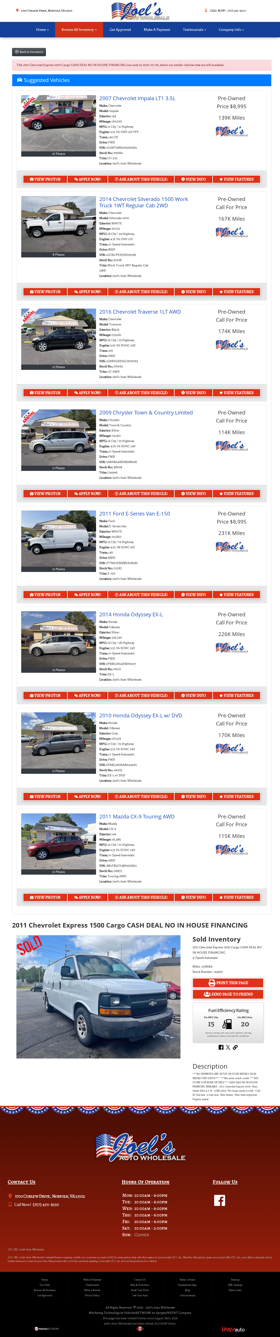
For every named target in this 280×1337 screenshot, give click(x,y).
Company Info (230, 30)
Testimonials (193, 30)
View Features (239, 179)
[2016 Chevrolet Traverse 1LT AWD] (58, 337)
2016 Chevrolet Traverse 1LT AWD (140, 311)
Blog (187, 1290)
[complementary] (267, 1324)
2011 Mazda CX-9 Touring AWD (137, 816)
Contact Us (140, 1279)
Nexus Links (235, 1290)
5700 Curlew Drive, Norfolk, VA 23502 (46, 11)
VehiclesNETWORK (137, 1313)
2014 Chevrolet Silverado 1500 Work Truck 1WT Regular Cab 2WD (143, 202)
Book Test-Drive (140, 1290)
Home (41, 30)
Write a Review (92, 1290)
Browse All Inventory (77, 30)
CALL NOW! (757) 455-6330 (228, 11)
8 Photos (59, 255)
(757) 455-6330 (45, 1204)
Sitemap (235, 1279)
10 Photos (58, 154)
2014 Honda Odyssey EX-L (131, 614)
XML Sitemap (235, 1285)
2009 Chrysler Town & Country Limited (146, 412)
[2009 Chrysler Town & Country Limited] (58, 437)
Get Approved (120, 30)
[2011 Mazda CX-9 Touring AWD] (58, 841)
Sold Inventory (187, 1295)
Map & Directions (140, 1285)
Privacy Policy (92, 1295)
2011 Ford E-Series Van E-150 (134, 513)
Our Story (45, 1285)
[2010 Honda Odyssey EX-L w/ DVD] (58, 740)
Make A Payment (157, 30)
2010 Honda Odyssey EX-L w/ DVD (140, 715)
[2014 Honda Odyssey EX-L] (58, 639)
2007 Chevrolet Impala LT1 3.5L (137, 98)
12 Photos (58, 367)
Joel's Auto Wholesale (160, 1307)
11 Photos (58, 468)
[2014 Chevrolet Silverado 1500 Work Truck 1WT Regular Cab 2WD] (58, 224)
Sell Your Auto (140, 1295)
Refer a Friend (187, 1279)
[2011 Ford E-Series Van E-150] (58, 538)
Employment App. (187, 1285)
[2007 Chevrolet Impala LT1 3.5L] (58, 123)
